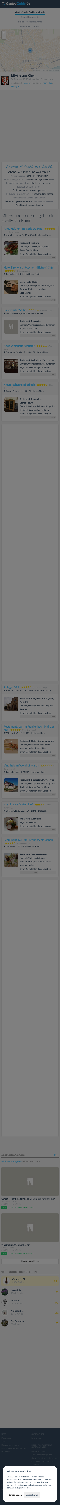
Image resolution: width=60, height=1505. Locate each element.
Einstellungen (15, 1495)
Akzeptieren (32, 1495)
